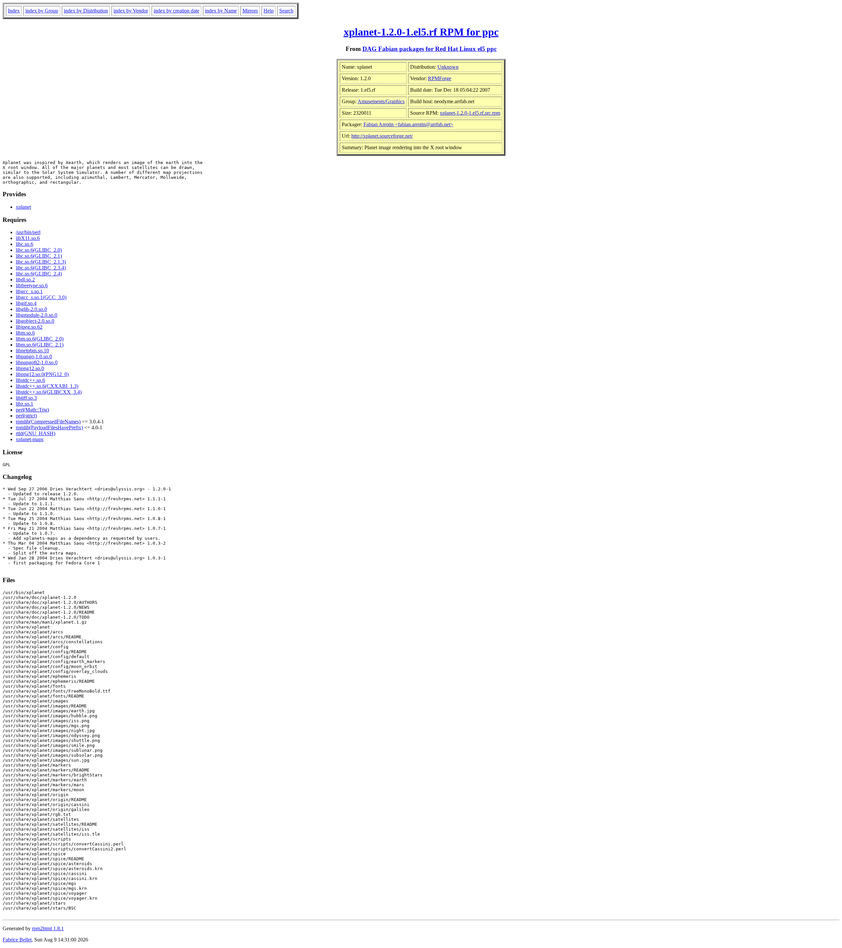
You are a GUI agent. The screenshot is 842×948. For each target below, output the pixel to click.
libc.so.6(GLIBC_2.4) (39, 273)
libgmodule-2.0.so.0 (36, 315)
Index (14, 10)
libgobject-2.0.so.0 (35, 321)
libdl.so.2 (25, 279)
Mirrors (250, 10)
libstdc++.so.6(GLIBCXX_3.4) (49, 392)
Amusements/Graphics (381, 101)
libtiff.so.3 (26, 398)
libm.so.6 (25, 333)
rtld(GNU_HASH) (35, 433)
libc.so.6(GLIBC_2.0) (39, 250)
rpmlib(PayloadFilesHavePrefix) (49, 427)
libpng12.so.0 (30, 368)
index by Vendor (130, 10)
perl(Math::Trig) (32, 410)
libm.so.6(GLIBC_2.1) (39, 344)
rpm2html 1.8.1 (48, 928)
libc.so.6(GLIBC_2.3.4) (41, 268)
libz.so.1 (24, 404)
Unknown (447, 67)
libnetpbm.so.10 (32, 350)
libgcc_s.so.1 (29, 291)
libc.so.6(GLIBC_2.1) (39, 256)
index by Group (41, 10)
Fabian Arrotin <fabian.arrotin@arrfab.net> (408, 124)
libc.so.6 (24, 244)
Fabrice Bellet (17, 939)
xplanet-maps (29, 439)
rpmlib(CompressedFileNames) (48, 421)
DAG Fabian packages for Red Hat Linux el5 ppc (429, 48)
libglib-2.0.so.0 (31, 309)
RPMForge (439, 78)
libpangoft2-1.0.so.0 (37, 362)
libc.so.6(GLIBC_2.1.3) (41, 262)
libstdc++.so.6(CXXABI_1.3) (47, 386)
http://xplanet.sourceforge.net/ (382, 136)
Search (286, 10)
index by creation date (176, 10)
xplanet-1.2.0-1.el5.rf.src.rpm (470, 113)
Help (268, 10)
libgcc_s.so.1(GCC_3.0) (41, 297)
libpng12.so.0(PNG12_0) (42, 374)
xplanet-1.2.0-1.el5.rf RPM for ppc (421, 32)
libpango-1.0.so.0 (34, 356)
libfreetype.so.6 (32, 285)
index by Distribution (86, 10)
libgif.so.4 (26, 303)
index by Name (221, 10)
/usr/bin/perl (28, 232)
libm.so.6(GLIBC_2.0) (39, 339)
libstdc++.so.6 (30, 380)
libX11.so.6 (28, 238)
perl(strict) (26, 415)
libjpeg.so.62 (29, 327)
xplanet (23, 207)
